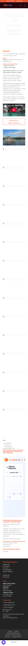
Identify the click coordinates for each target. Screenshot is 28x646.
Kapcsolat (7, 636)
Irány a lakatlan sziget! (14, 38)
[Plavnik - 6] (14, 387)
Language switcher (16, 636)
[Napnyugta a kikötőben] (14, 238)
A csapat (16, 631)
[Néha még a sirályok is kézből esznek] (14, 220)
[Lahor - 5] (14, 182)
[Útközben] (14, 201)
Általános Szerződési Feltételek (13, 635)
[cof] (14, 313)
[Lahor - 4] (14, 145)
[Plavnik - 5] (14, 369)
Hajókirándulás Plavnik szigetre (14, 22)
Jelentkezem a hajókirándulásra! (14, 121)
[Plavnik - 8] (14, 257)
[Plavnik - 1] (14, 294)
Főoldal (10, 631)
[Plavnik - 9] (14, 276)
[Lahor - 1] (14, 164)
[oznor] (14, 350)
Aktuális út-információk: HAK (10, 617)
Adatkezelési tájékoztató (13, 633)
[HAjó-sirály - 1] (14, 425)
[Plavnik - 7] (14, 406)
